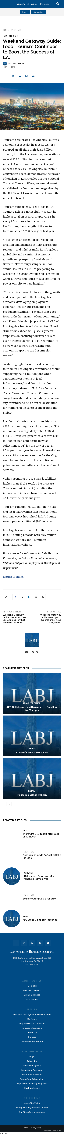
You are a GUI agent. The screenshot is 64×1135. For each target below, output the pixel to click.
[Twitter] (13, 76)
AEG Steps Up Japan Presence (40, 919)
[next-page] (9, 804)
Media (32, 749)
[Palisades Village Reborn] (32, 778)
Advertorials (15, 30)
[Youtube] (48, 943)
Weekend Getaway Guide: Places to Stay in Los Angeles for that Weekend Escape (15, 618)
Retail (31, 791)
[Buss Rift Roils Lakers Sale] (32, 736)
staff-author (17, 63)
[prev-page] (5, 804)
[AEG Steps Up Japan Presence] (11, 918)
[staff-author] (5, 63)
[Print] (33, 76)
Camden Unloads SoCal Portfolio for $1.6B (42, 856)
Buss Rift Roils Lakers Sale (32, 752)
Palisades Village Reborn (32, 794)
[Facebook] (6, 76)
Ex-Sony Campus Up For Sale (39, 898)
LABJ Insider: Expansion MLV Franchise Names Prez (38, 877)
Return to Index (13, 576)
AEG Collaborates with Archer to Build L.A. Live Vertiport (32, 709)
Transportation (31, 703)
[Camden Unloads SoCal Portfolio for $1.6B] (11, 855)
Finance (26, 830)
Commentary (29, 873)
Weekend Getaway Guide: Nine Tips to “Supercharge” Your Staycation (50, 618)
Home (5, 30)
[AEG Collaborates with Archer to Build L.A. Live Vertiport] (32, 693)
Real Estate (28, 852)
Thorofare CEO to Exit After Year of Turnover (41, 835)
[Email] (26, 76)
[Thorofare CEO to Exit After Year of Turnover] (11, 834)
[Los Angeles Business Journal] (32, 4)
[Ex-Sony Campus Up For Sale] (11, 897)
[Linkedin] (20, 76)
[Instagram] (24, 943)
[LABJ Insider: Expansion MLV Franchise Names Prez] (11, 876)
